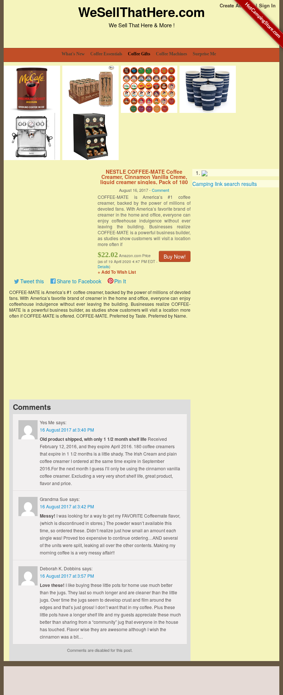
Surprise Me (204, 53)
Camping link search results (224, 183)
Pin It (120, 281)
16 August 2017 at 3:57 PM (67, 576)
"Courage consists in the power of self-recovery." (83, 348)
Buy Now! (175, 256)
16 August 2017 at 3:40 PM (67, 429)
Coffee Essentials (106, 53)
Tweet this (32, 281)
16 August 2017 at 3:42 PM (67, 506)
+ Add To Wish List (117, 272)
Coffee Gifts (139, 53)
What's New (73, 53)
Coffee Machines (171, 53)
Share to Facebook (79, 281)
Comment (160, 190)
